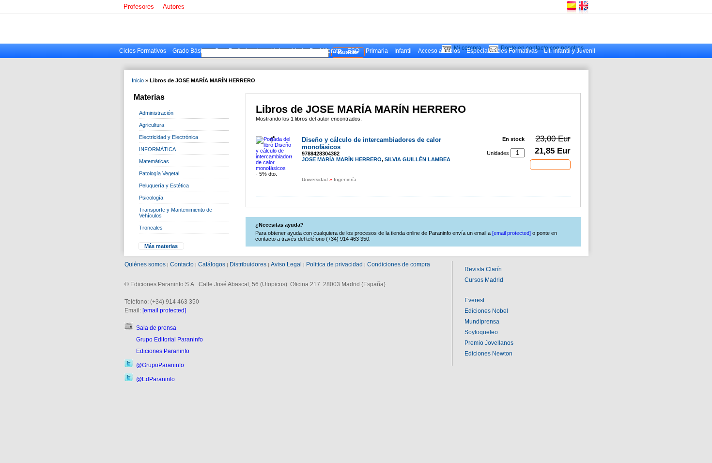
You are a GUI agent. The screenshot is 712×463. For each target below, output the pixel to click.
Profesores (139, 6)
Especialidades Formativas (502, 50)
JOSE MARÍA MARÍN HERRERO (342, 159)
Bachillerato (325, 50)
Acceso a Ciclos (439, 50)
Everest (474, 300)
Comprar (550, 164)
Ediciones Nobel (486, 311)
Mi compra (467, 48)
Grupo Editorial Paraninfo (169, 339)
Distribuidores (248, 264)
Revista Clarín (483, 269)
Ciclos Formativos (142, 50)
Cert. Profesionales (240, 50)
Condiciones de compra (398, 264)
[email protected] (164, 310)
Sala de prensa (156, 327)
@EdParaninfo (155, 379)
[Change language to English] (583, 12)
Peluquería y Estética (164, 185)
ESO (353, 50)
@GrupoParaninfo (160, 365)
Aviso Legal (286, 264)
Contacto (182, 264)
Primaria (377, 50)
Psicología (151, 198)
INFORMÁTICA (157, 149)
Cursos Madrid (483, 280)
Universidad (287, 50)
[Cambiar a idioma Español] (571, 12)
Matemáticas (154, 161)
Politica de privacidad (334, 264)
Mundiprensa (481, 321)
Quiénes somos (145, 264)
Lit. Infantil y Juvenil (569, 50)
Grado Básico (190, 50)
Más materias (161, 246)
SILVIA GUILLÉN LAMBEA (417, 159)
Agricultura (151, 125)
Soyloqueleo (481, 332)
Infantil (403, 50)
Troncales (151, 228)
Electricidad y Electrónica (168, 137)
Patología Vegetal (159, 173)
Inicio (138, 80)
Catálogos (211, 264)
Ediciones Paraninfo (162, 351)
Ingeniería (345, 179)
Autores (174, 6)
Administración (156, 113)
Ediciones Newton (488, 353)
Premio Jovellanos (488, 343)
